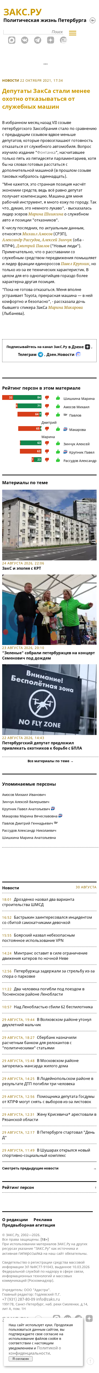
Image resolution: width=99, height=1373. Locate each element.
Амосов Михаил (76, 407)
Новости (10, 80)
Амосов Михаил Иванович (24, 794)
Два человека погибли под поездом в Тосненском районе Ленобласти (43, 991)
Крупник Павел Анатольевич (26, 809)
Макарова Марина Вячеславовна (30, 816)
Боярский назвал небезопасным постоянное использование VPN (38, 938)
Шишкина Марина (79, 398)
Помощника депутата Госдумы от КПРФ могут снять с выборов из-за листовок (48, 1099)
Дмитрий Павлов (32, 245)
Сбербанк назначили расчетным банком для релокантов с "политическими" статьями (39, 1043)
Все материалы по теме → (51, 761)
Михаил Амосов (37, 233)
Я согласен (20, 1359)
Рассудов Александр (80, 460)
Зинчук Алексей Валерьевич (25, 801)
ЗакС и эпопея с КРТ (21, 568)
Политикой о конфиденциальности (35, 1350)
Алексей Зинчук (57, 239)
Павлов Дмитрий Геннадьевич (27, 823)
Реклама (43, 1219)
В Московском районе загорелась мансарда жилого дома (40, 1063)
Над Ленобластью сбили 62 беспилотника (53, 1006)
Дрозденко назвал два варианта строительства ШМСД (38, 902)
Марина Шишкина (45, 214)
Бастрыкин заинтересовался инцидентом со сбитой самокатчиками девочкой (47, 920)
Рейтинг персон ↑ (49, 1187)
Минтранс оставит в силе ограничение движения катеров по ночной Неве (44, 955)
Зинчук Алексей (77, 444)
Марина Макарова (65, 307)
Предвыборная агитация (28, 1225)
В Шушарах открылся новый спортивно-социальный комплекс (46, 1153)
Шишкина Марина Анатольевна (29, 837)
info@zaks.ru (48, 1299)
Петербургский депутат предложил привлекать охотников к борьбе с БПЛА (42, 745)
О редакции (15, 1219)
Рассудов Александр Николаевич (29, 830)
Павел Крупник (75, 263)
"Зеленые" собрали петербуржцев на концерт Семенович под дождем (48, 655)
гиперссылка (30, 1253)
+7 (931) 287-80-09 (18, 1299)
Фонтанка (46, 152)
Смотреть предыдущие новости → (49, 1168)
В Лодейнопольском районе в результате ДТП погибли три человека (47, 1081)
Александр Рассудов (21, 239)
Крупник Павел (81, 452)
